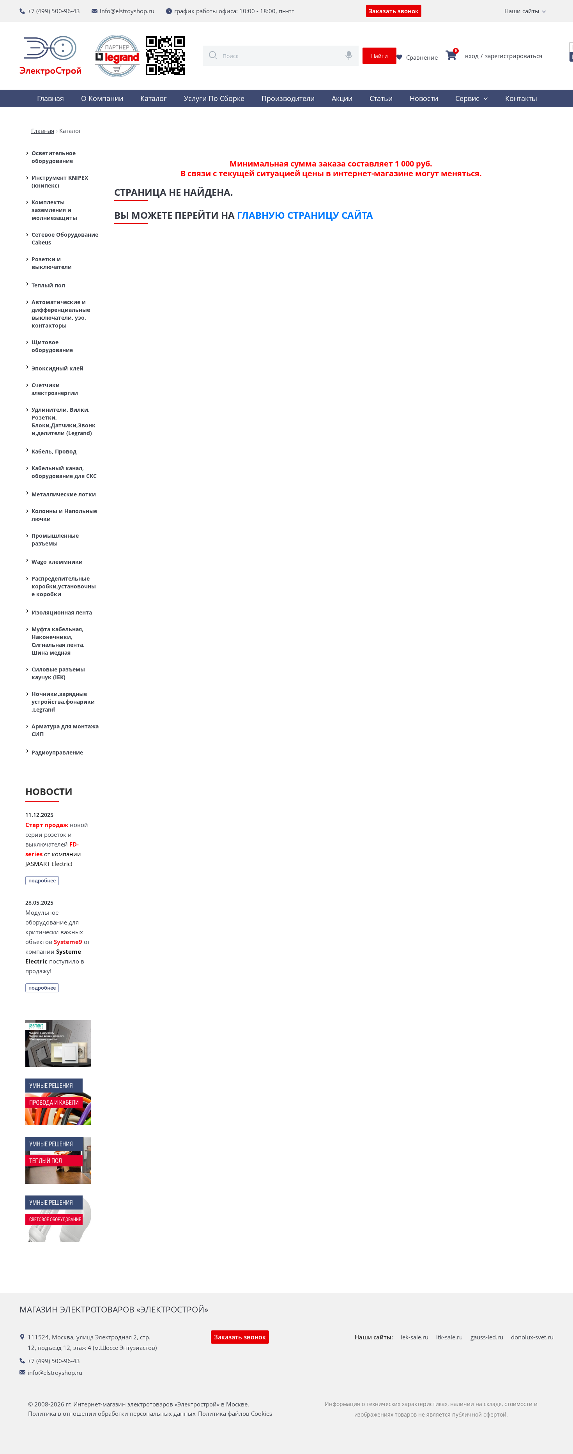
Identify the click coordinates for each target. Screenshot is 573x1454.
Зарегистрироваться (513, 56)
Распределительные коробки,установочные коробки (64, 586)
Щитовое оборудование (52, 346)
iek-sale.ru (414, 1337)
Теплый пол (48, 285)
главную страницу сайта (305, 215)
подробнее (42, 880)
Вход (472, 56)
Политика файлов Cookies (235, 1413)
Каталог (153, 98)
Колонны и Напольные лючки (64, 514)
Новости (424, 98)
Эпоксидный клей (57, 368)
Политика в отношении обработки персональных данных (112, 1413)
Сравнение (422, 57)
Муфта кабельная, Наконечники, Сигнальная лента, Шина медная (58, 640)
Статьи (381, 98)
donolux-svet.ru (532, 1337)
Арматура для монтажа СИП (65, 730)
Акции (342, 98)
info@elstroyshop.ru (127, 11)
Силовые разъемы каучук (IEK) (58, 673)
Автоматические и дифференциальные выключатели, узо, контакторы (61, 313)
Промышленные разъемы (55, 539)
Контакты (521, 98)
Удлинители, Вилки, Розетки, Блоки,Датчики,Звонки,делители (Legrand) (64, 421)
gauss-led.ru (486, 1337)
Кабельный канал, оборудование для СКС (64, 472)
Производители (288, 98)
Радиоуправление (57, 752)
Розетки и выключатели (52, 263)
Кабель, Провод (54, 451)
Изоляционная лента (62, 612)
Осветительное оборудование (54, 157)
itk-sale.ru (449, 1337)
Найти (379, 56)
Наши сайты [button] (521, 11)
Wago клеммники (57, 561)
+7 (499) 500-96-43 (54, 11)
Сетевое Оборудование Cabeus (65, 238)
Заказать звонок (394, 11)
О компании (102, 98)
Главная (50, 98)
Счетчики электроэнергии (55, 389)
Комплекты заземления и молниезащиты (54, 209)
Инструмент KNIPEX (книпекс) (60, 181)
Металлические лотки (64, 494)
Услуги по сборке (214, 98)
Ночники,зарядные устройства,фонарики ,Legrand (63, 701)
